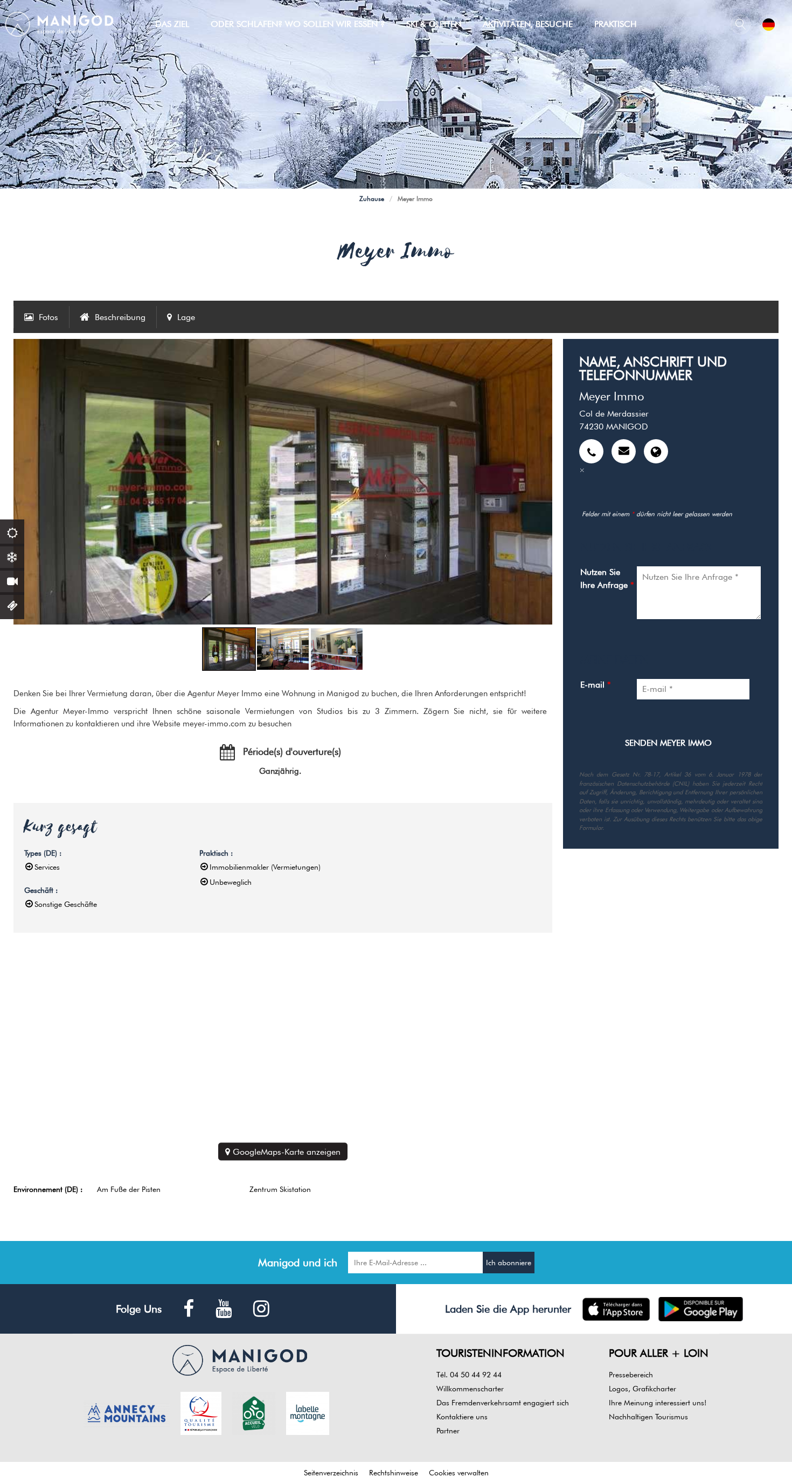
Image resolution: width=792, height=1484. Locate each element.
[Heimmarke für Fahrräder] (253, 1412)
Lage (186, 317)
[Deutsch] (768, 24)
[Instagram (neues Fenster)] (261, 1309)
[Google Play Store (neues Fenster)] (700, 1309)
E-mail (595, 684)
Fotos (48, 317)
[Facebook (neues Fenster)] (188, 1309)
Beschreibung (120, 317)
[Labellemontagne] (307, 1412)
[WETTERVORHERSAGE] (12, 531)
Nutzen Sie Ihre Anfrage (607, 578)
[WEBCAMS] (12, 580)
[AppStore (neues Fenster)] (616, 1309)
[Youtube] (224, 1309)
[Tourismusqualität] (200, 1412)
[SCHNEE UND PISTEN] (12, 556)
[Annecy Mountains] (127, 1412)
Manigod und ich (297, 1262)
